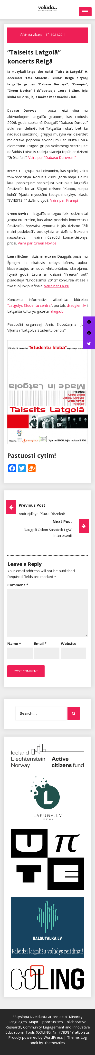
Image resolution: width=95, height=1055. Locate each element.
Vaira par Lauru (56, 285)
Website (68, 643)
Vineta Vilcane (32, 35)
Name (14, 643)
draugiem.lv (76, 305)
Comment (17, 584)
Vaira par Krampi (64, 200)
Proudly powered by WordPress (36, 1037)
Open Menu (85, 11)
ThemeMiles (54, 1042)
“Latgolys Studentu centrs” (29, 305)
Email (40, 643)
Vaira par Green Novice (37, 243)
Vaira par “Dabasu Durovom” (52, 157)
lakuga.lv (57, 311)
